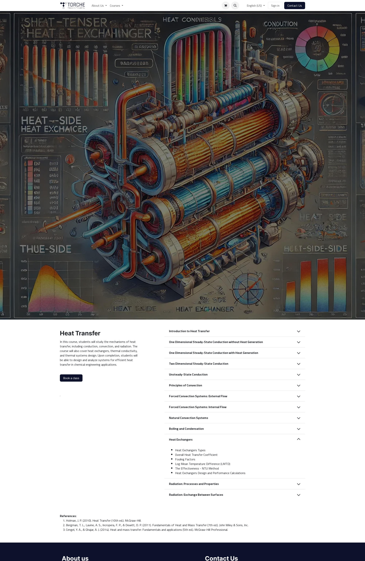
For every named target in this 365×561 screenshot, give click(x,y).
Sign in (275, 5)
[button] (235, 6)
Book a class (71, 378)
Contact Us (294, 5)
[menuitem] (99, 5)
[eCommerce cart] (226, 6)
